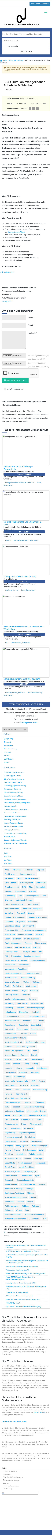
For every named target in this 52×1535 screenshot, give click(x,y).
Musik (17, 1090)
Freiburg (36, 947)
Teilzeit (6, 756)
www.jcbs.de (7, 301)
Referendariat (36, 1141)
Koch (35, 1051)
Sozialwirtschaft (11, 1176)
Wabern (30, 1202)
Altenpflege (17, 870)
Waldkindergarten (11, 1206)
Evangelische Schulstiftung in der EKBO (19, 483)
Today (6, 853)
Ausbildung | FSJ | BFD (12, 776)
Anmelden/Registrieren (40, 4)
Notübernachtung (40, 1090)
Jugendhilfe (9, 1029)
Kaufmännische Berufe (12, 813)
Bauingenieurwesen (27, 874)
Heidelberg (9, 1008)
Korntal (34, 1055)
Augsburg (40, 870)
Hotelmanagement (12, 1016)
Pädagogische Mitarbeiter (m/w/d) (20, 576)
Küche (18, 1059)
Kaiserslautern (10, 1034)
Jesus (41, 1021)
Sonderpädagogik (25, 1163)
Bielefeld (8, 891)
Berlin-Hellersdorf (31, 878)
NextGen (26, 1090)
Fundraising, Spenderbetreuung (15, 786)
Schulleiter (9, 1154)
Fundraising (16, 956)
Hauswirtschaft (37, 1003)
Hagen (24, 990)
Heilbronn (20, 1008)
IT (34, 1021)
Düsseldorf (32, 921)
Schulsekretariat (35, 1154)
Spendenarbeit (26, 1176)
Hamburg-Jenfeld (11, 995)
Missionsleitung (11, 1085)
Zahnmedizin (34, 1219)
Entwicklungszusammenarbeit (34, 930)
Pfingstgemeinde (11, 1124)
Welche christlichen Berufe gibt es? (14, 1421)
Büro (20, 896)
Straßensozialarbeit (27, 1184)
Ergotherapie (10, 934)
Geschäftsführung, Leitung (13, 792)
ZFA (44, 1219)
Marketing (34, 1072)
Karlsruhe (23, 1034)
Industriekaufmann (12, 1021)
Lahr (25, 1059)
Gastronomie (24, 965)
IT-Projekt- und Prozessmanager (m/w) (19, 1296)
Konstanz (24, 1055)
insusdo (8, 540)
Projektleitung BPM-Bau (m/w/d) (17, 1292)
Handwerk (26, 995)
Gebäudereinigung (33, 973)
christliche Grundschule (14, 904)
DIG (6, 643)
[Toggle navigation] (45, 12)
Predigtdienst (16, 1128)
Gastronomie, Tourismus (12, 789)
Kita (28, 1051)
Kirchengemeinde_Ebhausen (15, 692)
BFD (24, 887)
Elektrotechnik (28, 926)
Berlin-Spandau (11, 883)
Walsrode (35, 1206)
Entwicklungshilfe (11, 930)
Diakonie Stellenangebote (15, 917)
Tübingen (30, 1193)
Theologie (29, 1189)
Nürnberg (8, 1094)
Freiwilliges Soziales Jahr (31, 952)
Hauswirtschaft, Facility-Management (17, 803)
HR (24, 1016)
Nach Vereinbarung (10, 749)
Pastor (7, 1115)
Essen (7, 939)
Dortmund (9, 921)
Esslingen (17, 939)
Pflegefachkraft (35, 1124)
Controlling (9, 913)
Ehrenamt (7, 742)
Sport (37, 1176)
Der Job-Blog (7, 1489)
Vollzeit (6, 762)
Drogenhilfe (20, 921)
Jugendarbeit (36, 1025)
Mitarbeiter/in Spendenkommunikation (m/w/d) (22, 1266)
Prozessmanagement (13, 1137)
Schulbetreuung (29, 1150)
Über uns (6, 1483)
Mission (41, 1081)
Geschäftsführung (28, 977)
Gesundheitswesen (12, 982)
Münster (8, 1090)
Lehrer (7, 1064)
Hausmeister (22, 1003)
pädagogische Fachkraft (14, 1111)
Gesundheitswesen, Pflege (13, 796)
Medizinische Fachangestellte (16, 1081)
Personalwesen (27, 1120)
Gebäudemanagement (13, 973)
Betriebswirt (40, 883)
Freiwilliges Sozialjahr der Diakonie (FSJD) (20, 1283)
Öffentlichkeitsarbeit (12, 1102)
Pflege (23, 1124)
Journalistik (23, 1025)
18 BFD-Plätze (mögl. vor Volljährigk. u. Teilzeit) (22, 1251)
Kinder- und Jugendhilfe (14, 1051)
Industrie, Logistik (10, 806)
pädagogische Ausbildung (34, 1107)
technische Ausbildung (13, 1189)
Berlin (19, 878)
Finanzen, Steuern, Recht (13, 782)
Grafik (7, 986)
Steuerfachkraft (11, 1184)
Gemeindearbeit (11, 977)
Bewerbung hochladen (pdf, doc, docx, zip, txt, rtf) (38, 357)
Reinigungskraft (22, 1146)
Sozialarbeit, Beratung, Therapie (15, 840)
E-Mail (31, 325)
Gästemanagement (37, 960)
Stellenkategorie (9, 767)
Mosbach (24, 1085)
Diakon (31, 913)
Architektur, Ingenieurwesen (13, 772)
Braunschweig (20, 891)
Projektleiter (28, 1128)
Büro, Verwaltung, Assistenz (14, 779)
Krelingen (8, 1059)
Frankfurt (8, 947)
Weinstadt (9, 1210)
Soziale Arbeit (10, 1167)
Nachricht (32, 333)
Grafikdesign (18, 986)
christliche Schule (12, 909)
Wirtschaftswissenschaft (34, 1214)
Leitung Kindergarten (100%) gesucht (22, 679)
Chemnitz (8, 900)
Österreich (40, 1102)
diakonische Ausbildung (37, 917)
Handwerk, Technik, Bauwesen (15, 799)
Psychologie (30, 1137)
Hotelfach (35, 1012)
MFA (33, 1081)
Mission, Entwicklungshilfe (13, 826)
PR (6, 1128)
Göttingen (36, 982)
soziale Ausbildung (26, 1167)
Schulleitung (21, 1154)
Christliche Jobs (39, 1412)
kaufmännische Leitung (35, 1042)
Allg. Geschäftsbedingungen (13, 1477)
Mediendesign (19, 1077)
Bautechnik (9, 878)
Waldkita (25, 1206)
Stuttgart (42, 1184)
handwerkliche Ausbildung (15, 999)
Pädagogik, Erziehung (28, 98)
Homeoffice (23, 1012)
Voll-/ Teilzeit (8, 759)
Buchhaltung (10, 896)
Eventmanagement (31, 939)
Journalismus (10, 1025)
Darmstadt (20, 913)
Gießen (26, 982)
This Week (7, 856)
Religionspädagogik (39, 1146)
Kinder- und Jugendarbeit (25, 1046)
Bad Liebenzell (10, 874)
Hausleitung (9, 1003)
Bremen (32, 891)
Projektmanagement (27, 1133)
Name (31, 317)
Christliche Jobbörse (10, 1471)
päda (7, 1107)
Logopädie (30, 1068)
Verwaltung (9, 1202)
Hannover (32, 999)
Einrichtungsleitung (12, 926)
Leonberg (8, 1068)
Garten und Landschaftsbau (16, 960)
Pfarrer (39, 1120)
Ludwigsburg (42, 1068)
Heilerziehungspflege (35, 1008)
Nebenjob (7, 752)
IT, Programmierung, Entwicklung (15, 809)
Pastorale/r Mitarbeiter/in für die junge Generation (23, 1299)
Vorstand (20, 1202)
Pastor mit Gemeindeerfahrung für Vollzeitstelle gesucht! (25, 1274)
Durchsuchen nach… (11, 729)
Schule (41, 1150)
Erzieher (39, 934)
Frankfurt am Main (22, 947)
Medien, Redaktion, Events (13, 823)
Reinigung (9, 1146)
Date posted (8, 848)
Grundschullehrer (11, 990)
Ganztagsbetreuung (31, 956)
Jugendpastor (22, 1029)
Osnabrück (28, 1102)
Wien (27, 1210)
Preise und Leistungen (11, 1486)
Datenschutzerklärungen (11, 1480)
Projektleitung (10, 1133)
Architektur (29, 870)
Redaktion (24, 1141)
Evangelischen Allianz (16, 232)
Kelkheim (8, 1046)
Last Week (7, 860)
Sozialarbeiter (40, 1163)
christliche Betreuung (24, 900)
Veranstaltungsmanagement (16, 1197)
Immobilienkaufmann (37, 1016)
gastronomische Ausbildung (15, 969)
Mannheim (23, 1072)
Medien (8, 1077)
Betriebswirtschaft (12, 887)
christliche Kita (32, 904)
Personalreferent (11, 1120)
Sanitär (17, 1150)
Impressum (7, 1474)
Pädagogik (16, 1107)
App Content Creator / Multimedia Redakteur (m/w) (23, 1307)
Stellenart (7, 734)
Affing (7, 870)
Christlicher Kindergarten (31, 909)
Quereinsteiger (10, 1141)
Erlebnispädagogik (25, 934)
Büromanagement (32, 896)
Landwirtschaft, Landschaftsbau (15, 816)
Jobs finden (26, 51)
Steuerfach (9, 1180)
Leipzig (26, 1064)
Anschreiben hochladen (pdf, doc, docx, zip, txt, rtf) (38, 365)
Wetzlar (19, 1210)
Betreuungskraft (26, 883)
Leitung (35, 1064)
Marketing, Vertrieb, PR (12, 820)
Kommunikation (11, 1055)
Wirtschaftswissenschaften (15, 1219)
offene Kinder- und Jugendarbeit (17, 1098)
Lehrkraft (16, 1064)
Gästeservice (10, 965)
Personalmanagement (37, 1115)
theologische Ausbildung (14, 1193)
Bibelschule (40, 887)
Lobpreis (18, 1068)
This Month (8, 863)
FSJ (6, 956)
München (34, 1085)
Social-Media (10, 1163)
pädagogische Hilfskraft (36, 1111)
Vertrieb (33, 1197)
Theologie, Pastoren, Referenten (15, 843)
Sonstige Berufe (9, 837)
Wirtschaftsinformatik (13, 1214)
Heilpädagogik (10, 1012)
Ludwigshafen (10, 1072)
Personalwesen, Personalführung (15, 833)
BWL (44, 896)
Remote (8, 1150)
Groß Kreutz (31, 986)
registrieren (15, 69)
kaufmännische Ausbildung (15, 1038)
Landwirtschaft (36, 1059)
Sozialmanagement (12, 1171)
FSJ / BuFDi (8, 745)
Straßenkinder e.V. (11, 590)
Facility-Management (13, 943)
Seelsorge (38, 1158)
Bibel (31, 887)
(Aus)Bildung (8, 739)
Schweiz (27, 1158)
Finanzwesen (40, 943)
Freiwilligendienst (11, 952)
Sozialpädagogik (29, 1171)
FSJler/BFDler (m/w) (13, 1303)
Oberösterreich (21, 1094)
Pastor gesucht (19, 1115)
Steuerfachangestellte (25, 1180)
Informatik (27, 1021)
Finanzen (28, 943)
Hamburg (34, 990)
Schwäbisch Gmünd (13, 1158)
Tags (24, 729)
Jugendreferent (37, 1029)
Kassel (33, 1034)
